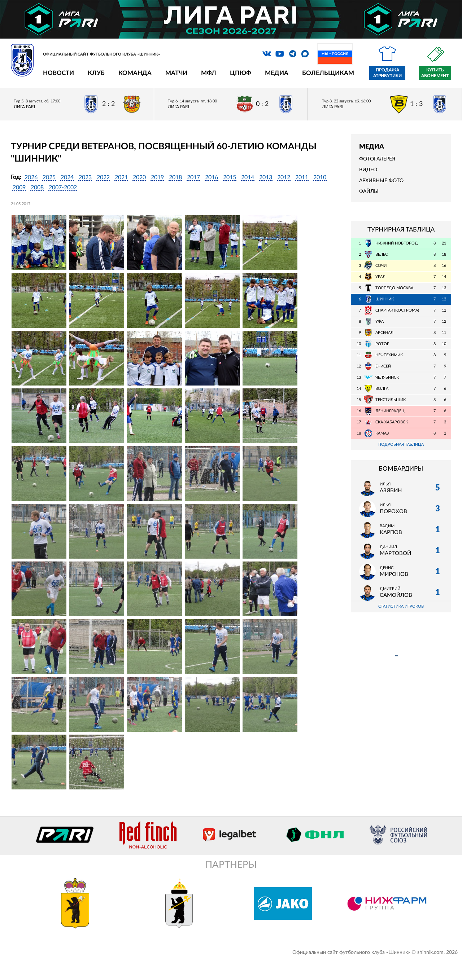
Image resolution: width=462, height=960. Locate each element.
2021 (121, 177)
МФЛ (208, 73)
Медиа (276, 73)
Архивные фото (381, 180)
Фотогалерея (377, 159)
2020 (139, 177)
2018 (175, 177)
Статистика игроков (401, 606)
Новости (58, 73)
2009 (19, 187)
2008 (37, 187)
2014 (247, 177)
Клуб (96, 73)
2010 (319, 177)
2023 (85, 177)
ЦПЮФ (240, 73)
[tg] (292, 53)
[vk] (266, 53)
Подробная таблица (401, 444)
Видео (368, 169)
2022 (103, 177)
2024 (67, 177)
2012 (283, 177)
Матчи (176, 73)
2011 (301, 177)
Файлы (369, 191)
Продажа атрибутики (387, 73)
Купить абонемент (435, 73)
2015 (229, 177)
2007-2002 (63, 187)
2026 (31, 177)
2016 (211, 177)
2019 (157, 177)
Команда (135, 73)
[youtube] (279, 53)
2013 (265, 177)
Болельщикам (328, 73)
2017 (193, 177)
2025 (49, 177)
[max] (305, 53)
